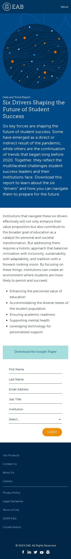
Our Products (11, 455)
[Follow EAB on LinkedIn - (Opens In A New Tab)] (29, 552)
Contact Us (10, 464)
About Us (8, 472)
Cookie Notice (12, 527)
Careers (8, 481)
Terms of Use (11, 509)
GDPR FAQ (9, 518)
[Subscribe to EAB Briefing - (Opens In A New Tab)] (48, 552)
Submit (52, 432)
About (64, 6)
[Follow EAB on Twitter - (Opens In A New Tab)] (35, 553)
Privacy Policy (11, 492)
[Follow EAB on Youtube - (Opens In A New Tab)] (41, 553)
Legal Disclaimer (13, 501)
